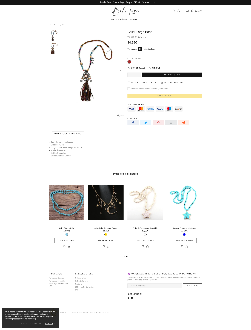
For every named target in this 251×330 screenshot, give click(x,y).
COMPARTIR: (132, 118)
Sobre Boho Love (81, 281)
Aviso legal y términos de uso (58, 285)
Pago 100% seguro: (136, 104)
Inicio (50, 25)
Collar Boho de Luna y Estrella (105, 228)
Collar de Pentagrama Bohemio (184, 228)
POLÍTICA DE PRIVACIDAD (31, 324)
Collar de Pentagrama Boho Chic (145, 228)
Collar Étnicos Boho (66, 228)
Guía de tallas (80, 278)
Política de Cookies (56, 278)
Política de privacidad (57, 281)
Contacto (78, 284)
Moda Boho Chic (125, 10)
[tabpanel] (145, 217)
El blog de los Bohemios (84, 287)
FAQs (77, 290)
